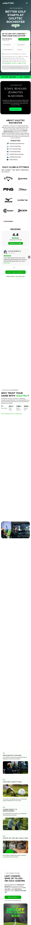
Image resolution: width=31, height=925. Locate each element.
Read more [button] (7, 263)
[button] (27, 3)
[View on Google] (5, 252)
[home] (8, 3)
